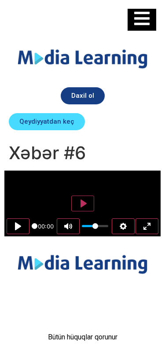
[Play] (18, 226)
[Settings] (123, 226)
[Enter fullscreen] (147, 226)
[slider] (34, 226)
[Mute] (68, 226)
